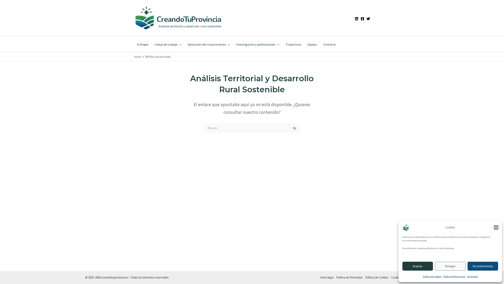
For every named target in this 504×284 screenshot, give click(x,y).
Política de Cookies (432, 276)
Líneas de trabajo (166, 44)
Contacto (329, 44)
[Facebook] (362, 19)
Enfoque (142, 44)
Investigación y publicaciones (255, 44)
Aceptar (417, 266)
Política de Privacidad (454, 276)
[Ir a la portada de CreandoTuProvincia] (178, 18)
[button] (496, 227)
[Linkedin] (356, 19)
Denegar (450, 266)
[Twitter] (368, 19)
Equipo (312, 44)
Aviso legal (472, 276)
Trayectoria (293, 44)
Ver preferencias (482, 266)
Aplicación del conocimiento (207, 44)
